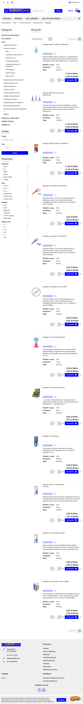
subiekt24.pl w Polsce (50, 669)
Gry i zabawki (6, 39)
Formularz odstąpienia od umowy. (54, 678)
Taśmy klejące (10, 69)
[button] (47, 644)
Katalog (6, 114)
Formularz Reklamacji (50, 681)
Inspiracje (46, 663)
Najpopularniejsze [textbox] (37, 39)
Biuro (3, 42)
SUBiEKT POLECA (8, 121)
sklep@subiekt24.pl (13, 658)
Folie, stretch (10, 76)
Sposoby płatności (49, 660)
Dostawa (46, 648)
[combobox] (41, 39)
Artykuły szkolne (9, 89)
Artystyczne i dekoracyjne (10, 35)
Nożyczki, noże (10, 58)
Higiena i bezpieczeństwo (12, 96)
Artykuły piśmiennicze (11, 83)
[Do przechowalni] (80, 80)
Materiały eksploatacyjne (12, 106)
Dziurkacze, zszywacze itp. (14, 54)
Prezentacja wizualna (10, 99)
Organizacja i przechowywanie (13, 80)
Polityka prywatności (49, 657)
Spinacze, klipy (10, 73)
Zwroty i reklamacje (49, 651)
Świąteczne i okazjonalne (10, 118)
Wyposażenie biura (10, 86)
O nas (3, 678)
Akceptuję (61, 700)
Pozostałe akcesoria (12, 61)
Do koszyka (70, 80)
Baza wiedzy (47, 666)
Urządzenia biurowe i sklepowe (13, 102)
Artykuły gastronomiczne (12, 93)
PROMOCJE (6, 125)
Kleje (7, 51)
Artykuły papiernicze (10, 45)
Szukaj (15, 153)
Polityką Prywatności (31, 698)
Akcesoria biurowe (9, 48)
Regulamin (46, 654)
